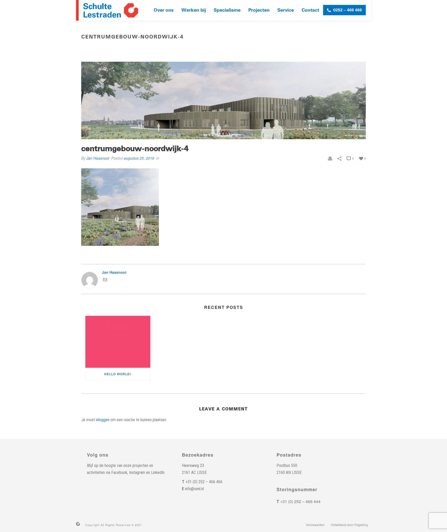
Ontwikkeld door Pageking (349, 525)
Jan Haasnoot (97, 158)
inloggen (102, 419)
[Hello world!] (117, 342)
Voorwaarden (315, 525)
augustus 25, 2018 (139, 158)
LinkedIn (158, 472)
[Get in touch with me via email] (105, 280)
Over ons (164, 10)
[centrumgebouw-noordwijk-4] (223, 100)
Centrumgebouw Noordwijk (285, 48)
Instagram (137, 472)
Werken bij (193, 10)
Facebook (119, 472)
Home (253, 48)
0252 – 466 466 (347, 10)
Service (285, 10)
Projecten (259, 10)
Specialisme (227, 10)
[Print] (330, 158)
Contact (310, 10)
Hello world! (117, 374)
